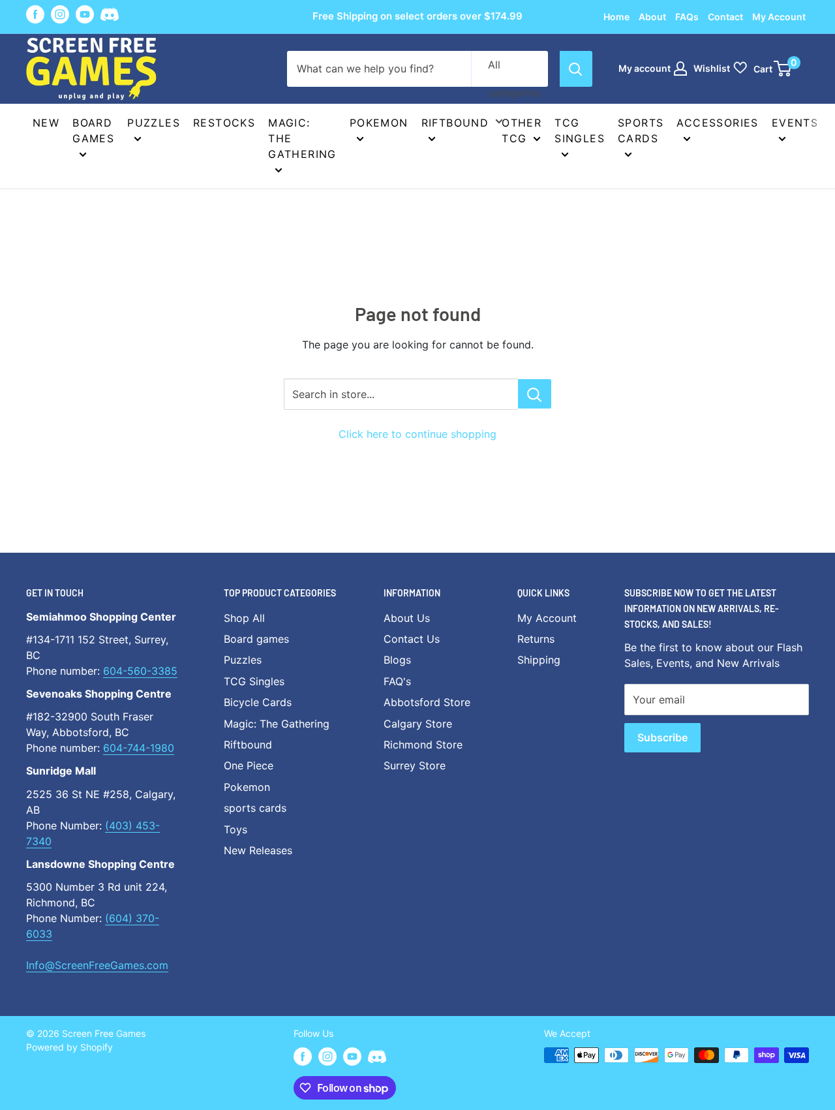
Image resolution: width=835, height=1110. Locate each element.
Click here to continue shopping (417, 433)
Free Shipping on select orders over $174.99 (417, 16)
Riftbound (455, 122)
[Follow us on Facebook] (35, 14)
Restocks (224, 122)
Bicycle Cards (258, 702)
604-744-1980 (138, 747)
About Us (407, 617)
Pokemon (379, 122)
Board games (93, 130)
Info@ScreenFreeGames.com (97, 965)
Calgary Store (418, 723)
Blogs (397, 659)
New (46, 122)
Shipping (538, 659)
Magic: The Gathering (302, 138)
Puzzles (153, 122)
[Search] (576, 69)
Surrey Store (415, 765)
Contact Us (412, 638)
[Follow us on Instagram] (60, 14)
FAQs (687, 16)
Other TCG (521, 130)
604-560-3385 (140, 670)
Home (616, 16)
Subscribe (662, 737)
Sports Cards (640, 130)
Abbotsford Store (427, 702)
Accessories (717, 122)
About (652, 16)
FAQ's (397, 681)
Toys (235, 829)
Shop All (244, 617)
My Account (779, 16)
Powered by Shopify (69, 1047)
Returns (535, 638)
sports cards (255, 807)
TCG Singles (579, 130)
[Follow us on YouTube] (85, 14)
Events (795, 122)
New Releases (258, 850)
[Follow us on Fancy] (109, 16)
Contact (725, 16)
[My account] (680, 68)
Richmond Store (423, 744)
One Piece (248, 765)
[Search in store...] (534, 394)
